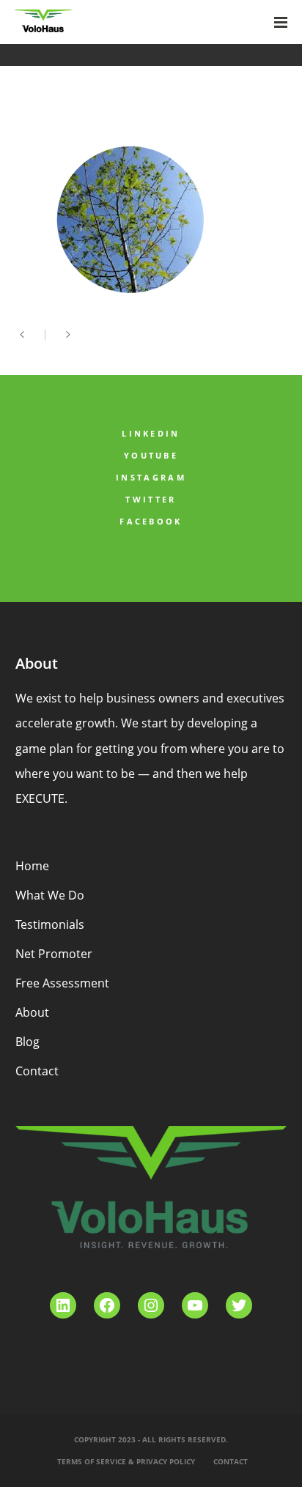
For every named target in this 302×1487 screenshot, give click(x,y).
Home (32, 866)
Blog (27, 1042)
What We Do (49, 895)
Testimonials (49, 924)
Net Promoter (53, 954)
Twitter (150, 499)
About (32, 1012)
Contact (37, 1071)
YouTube (151, 455)
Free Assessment (62, 983)
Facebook (150, 521)
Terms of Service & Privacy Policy (126, 1461)
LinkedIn (151, 433)
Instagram (151, 477)
